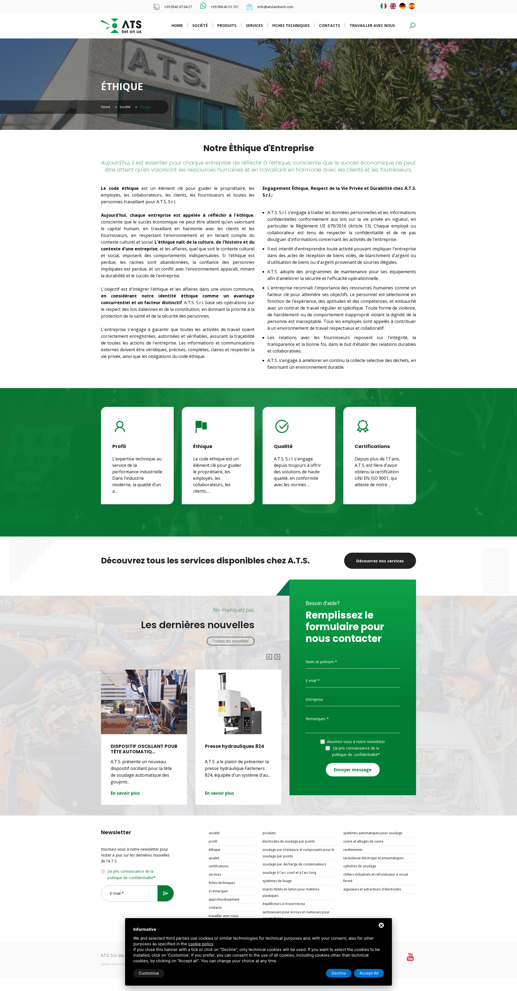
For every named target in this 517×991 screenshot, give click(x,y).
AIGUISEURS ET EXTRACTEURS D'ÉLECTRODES (372, 889)
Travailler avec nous (372, 25)
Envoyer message (353, 770)
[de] (402, 6)
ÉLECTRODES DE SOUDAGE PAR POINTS (289, 841)
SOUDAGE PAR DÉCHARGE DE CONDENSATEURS (294, 864)
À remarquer (218, 891)
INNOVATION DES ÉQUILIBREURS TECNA (229, 749)
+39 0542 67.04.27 (178, 6)
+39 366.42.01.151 (225, 6)
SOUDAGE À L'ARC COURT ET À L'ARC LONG (289, 872)
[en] (393, 6)
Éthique (214, 849)
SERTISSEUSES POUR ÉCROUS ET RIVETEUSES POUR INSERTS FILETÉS (296, 915)
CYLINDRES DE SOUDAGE (359, 866)
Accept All (369, 973)
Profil (213, 841)
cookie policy (200, 943)
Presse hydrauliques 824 (140, 746)
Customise (149, 973)
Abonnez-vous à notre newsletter (356, 741)
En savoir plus (125, 793)
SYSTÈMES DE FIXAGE (277, 881)
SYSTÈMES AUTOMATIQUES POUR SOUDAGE (372, 833)
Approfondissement (224, 899)
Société (200, 25)
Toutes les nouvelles (231, 641)
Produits (226, 25)
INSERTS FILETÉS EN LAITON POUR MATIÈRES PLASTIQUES (291, 892)
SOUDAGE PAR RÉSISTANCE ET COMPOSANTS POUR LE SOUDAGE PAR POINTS (298, 852)
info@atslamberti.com (275, 6)
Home (177, 25)
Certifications (218, 866)
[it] (383, 6)
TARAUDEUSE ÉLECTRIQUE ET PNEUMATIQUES (373, 858)
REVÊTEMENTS (352, 849)
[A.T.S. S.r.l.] (121, 25)
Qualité (214, 858)
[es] (411, 6)
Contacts (329, 25)
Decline (338, 973)
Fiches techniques (291, 25)
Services (254, 25)
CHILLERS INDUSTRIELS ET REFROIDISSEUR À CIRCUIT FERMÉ (375, 877)
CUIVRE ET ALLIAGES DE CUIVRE (363, 841)
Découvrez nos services (380, 560)
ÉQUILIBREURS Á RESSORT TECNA (284, 903)
